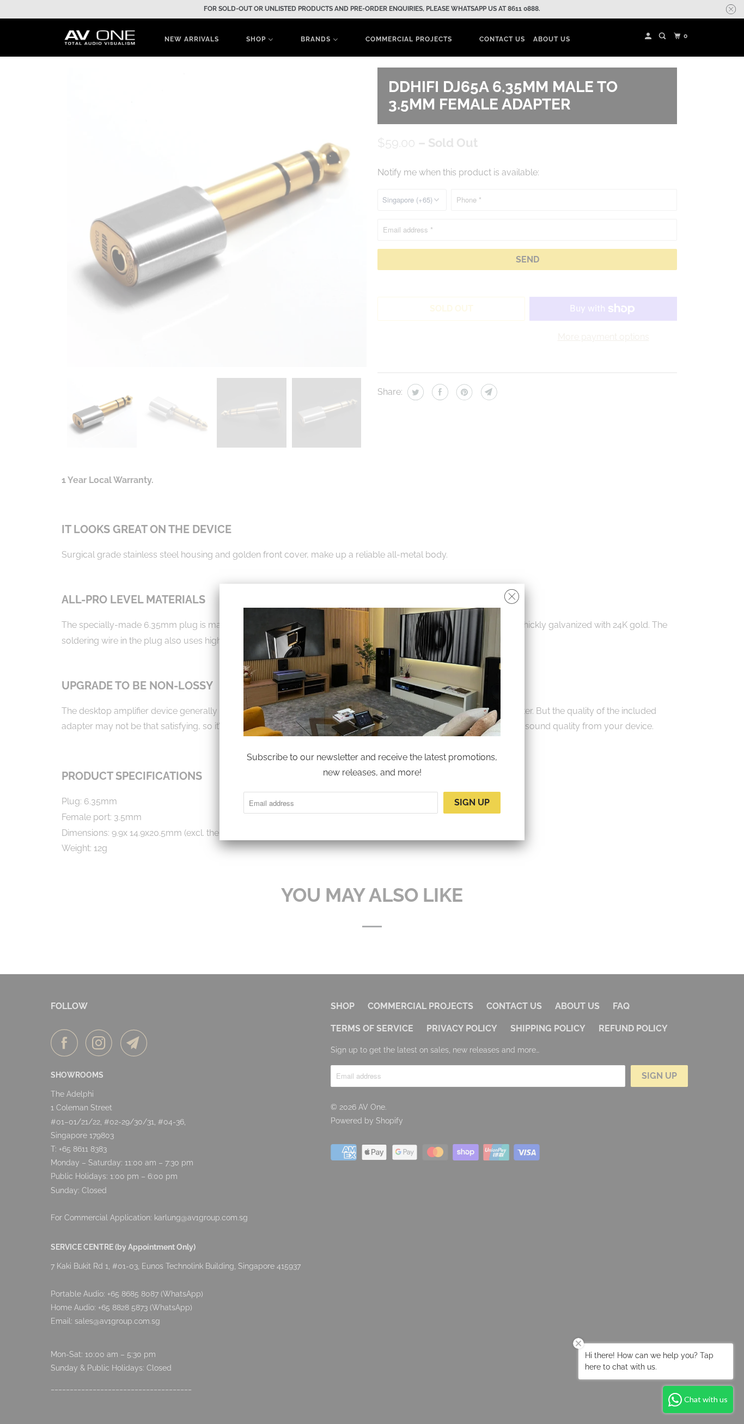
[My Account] (649, 36)
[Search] (663, 36)
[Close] (511, 596)
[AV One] (100, 38)
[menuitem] (191, 39)
